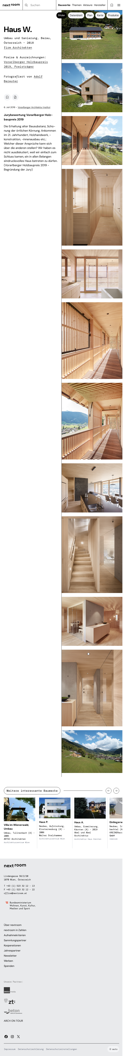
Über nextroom (12, 925)
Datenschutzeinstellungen (61, 1049)
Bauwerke (64, 5)
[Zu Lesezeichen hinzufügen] (7, 97)
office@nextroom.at (15, 893)
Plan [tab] (89, 15)
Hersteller (100, 5)
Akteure (87, 5)
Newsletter (10, 955)
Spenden (9, 966)
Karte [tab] (100, 15)
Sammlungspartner (15, 940)
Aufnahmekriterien (15, 935)
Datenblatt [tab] (76, 15)
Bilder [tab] (61, 15)
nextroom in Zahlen (15, 930)
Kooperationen (12, 945)
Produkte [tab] (113, 15)
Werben (8, 961)
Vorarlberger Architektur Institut (34, 107)
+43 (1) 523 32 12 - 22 (20, 889)
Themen (77, 5)
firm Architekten (18, 47)
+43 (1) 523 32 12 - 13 (20, 885)
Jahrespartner (12, 950)
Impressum (9, 1049)
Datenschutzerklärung (31, 1049)
